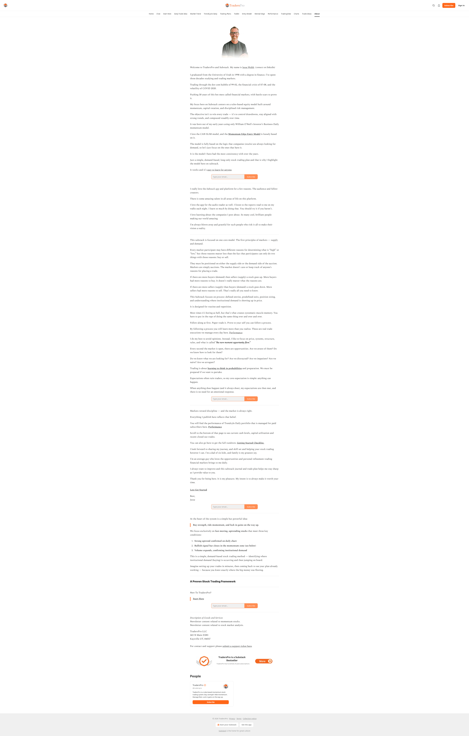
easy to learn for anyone (219, 170)
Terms (238, 718)
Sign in (461, 5)
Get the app (246, 725)
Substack (222, 731)
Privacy (232, 718)
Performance (235, 333)
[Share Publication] (439, 5)
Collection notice (249, 718)
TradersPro (198, 685)
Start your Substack (228, 725)
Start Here (198, 599)
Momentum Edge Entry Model (244, 134)
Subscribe (448, 5)
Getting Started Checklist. (250, 443)
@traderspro (197, 688)
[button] (151, 14)
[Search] (433, 5)
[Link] (187, 581)
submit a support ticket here (237, 646)
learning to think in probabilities (225, 368)
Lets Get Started (198, 490)
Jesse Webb (248, 67)
